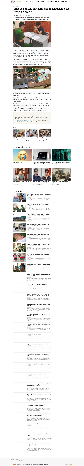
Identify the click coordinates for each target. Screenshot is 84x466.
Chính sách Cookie (42, 464)
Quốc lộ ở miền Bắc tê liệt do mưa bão (38, 364)
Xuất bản (26, 1)
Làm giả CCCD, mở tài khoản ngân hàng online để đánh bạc (44, 139)
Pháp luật (16, 6)
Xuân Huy (15, 15)
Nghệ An (35, 50)
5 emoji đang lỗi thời (17, 162)
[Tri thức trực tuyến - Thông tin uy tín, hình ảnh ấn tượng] (16, 1)
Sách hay (31, 1)
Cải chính (62, 1)
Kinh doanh (37, 1)
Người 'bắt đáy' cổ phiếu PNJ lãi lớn (37, 374)
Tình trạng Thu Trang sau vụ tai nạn (37, 284)
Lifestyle (57, 1)
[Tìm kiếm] (72, 1)
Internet (38, 53)
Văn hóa (42, 1)
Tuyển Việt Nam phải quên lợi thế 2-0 (37, 344)
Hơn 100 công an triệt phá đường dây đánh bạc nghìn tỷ (32, 139)
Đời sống (52, 1)
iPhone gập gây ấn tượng (34, 334)
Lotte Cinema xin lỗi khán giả (35, 424)
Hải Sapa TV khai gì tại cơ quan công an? (38, 264)
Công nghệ (47, 1)
